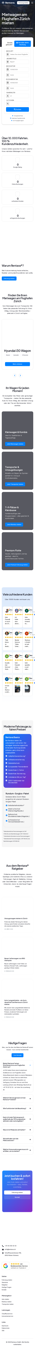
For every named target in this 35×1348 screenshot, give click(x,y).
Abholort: (9, 51)
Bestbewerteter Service (19, 1266)
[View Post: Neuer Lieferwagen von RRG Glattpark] (17, 946)
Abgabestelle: (12, 58)
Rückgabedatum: (12, 79)
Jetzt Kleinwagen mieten (15, 444)
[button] (15, 375)
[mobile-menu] (32, 3)
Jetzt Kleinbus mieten (14, 524)
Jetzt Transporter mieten (15, 484)
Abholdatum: (10, 66)
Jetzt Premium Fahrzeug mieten (17, 565)
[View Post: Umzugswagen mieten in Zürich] (17, 906)
